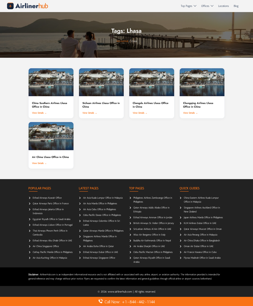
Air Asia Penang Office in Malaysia (200, 234)
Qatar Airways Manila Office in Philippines (103, 230)
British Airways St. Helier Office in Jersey (153, 223)
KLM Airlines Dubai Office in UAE (200, 223)
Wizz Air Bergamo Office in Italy (149, 234)
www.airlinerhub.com (120, 291)
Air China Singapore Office (46, 246)
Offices (205, 6)
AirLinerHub (122, 41)
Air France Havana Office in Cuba (200, 252)
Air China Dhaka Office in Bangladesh (202, 240)
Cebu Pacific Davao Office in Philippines (102, 215)
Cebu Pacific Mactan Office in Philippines (153, 252)
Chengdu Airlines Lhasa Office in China (150, 105)
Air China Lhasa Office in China (50, 157)
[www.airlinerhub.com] (27, 5)
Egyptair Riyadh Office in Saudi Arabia (51, 219)
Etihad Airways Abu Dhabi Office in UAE (52, 240)
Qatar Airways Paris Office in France (51, 203)
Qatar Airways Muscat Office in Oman (203, 229)
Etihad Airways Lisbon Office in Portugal (52, 224)
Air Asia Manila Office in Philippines (100, 203)
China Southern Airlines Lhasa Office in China (49, 105)
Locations (223, 6)
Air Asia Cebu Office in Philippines (99, 209)
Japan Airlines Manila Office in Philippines (203, 217)
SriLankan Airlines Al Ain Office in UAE (152, 229)
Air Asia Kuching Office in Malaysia (50, 257)
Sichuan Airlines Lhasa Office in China (101, 105)
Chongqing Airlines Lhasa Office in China (198, 105)
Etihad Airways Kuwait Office (47, 197)
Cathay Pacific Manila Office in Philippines (53, 252)
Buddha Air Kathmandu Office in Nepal (152, 240)
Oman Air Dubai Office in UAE (198, 246)
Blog (236, 6)
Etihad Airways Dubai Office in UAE (100, 252)
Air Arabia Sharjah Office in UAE (149, 246)
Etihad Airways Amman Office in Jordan (152, 217)
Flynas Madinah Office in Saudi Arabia (202, 257)
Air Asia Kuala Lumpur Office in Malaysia (103, 197)
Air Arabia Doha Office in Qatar (98, 246)
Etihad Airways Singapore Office (99, 257)
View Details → (39, 113)
